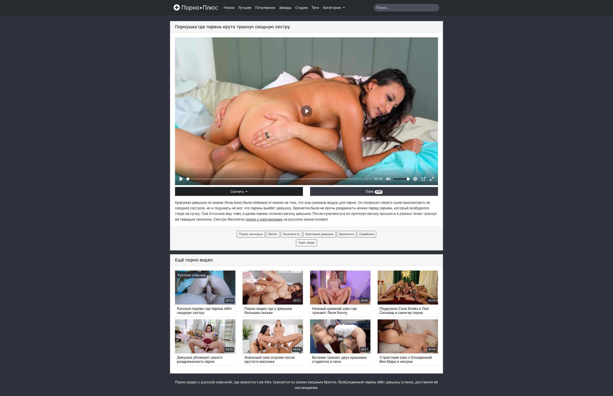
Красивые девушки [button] (319, 234)
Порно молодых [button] (251, 234)
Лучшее (244, 8)
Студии (301, 8)
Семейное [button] (366, 234)
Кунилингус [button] (291, 234)
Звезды (285, 8)
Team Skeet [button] (306, 242)
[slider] (279, 179)
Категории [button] (332, 8)
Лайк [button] (373, 191)
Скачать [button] (237, 191)
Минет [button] (273, 234)
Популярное (265, 8)
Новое (229, 8)
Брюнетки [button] (346, 234)
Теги (315, 8)
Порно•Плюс (199, 7)
